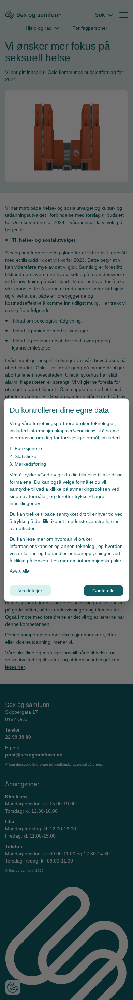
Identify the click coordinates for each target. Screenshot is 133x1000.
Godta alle (103, 590)
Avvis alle (20, 571)
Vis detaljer (30, 590)
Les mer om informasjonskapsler (86, 560)
